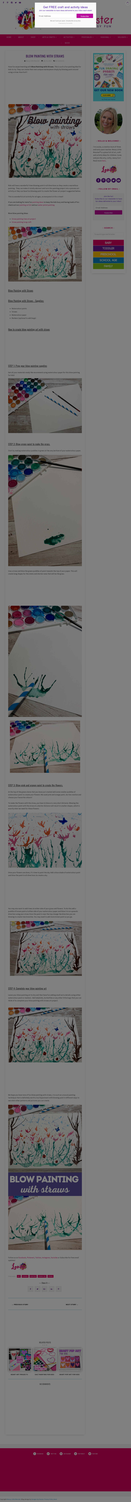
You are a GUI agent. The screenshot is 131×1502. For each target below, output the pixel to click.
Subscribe (85, 16)
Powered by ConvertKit (65, 23)
